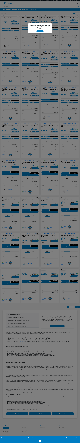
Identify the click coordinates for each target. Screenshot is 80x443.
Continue (40, 31)
